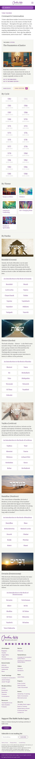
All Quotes (20, 650)
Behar (9, 468)
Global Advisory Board (23, 708)
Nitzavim (25, 617)
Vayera (25, 290)
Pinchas (25, 540)
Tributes (4, 657)
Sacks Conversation (23, 696)
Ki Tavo (9, 617)
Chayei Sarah (9, 295)
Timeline (4, 653)
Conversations (5, 696)
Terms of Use (5, 742)
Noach (25, 284)
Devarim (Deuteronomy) (11, 574)
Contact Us (21, 712)
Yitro (9, 378)
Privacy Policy (13, 742)
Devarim (9, 600)
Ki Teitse (26, 611)
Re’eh (26, 606)
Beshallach (26, 373)
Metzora (9, 457)
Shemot (9, 367)
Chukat (25, 534)
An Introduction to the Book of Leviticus (17, 440)
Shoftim (9, 611)
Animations (21, 670)
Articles (4, 688)
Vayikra (9, 446)
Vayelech (9, 622)
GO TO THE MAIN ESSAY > (10, 79)
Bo (9, 373)
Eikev (9, 606)
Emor (26, 463)
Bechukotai (26, 468)
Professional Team (22, 710)
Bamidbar (9, 523)
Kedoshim (9, 463)
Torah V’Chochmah (23, 687)
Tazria (25, 451)
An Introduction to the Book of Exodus (17, 362)
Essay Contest (21, 683)
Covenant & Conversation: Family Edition (25, 657)
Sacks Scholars (22, 685)
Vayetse (9, 301)
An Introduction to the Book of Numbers (17, 517)
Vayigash (9, 312)
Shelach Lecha (26, 529)
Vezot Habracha (9, 628)
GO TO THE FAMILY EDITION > (11, 81)
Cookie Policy (22, 742)
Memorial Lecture (22, 698)
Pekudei (9, 395)
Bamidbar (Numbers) (10, 496)
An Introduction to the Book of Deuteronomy (17, 593)
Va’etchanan (25, 600)
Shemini (9, 451)
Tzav (25, 446)
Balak (9, 540)
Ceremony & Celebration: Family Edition (24, 661)
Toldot (25, 295)
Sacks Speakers (6, 704)
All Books (4, 665)
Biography (4, 650)
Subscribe (23, 737)
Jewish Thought (6, 682)
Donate (6, 728)
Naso (26, 523)
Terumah (9, 384)
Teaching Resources (7, 702)
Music (3, 671)
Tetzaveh (25, 384)
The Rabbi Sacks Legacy (24, 704)
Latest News (21, 677)
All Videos (20, 668)
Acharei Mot (25, 457)
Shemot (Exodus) (8, 340)
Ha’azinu (26, 622)
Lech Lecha (9, 290)
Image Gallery (5, 655)
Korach (9, 534)
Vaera (26, 367)
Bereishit (9, 284)
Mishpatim (26, 378)
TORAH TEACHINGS (7, 13)
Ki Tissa (9, 389)
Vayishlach (26, 301)
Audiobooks (5, 669)
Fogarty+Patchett (7, 757)
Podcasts (4, 694)
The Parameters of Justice (14, 45)
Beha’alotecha (9, 529)
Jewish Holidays (6, 680)
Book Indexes (5, 667)
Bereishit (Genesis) (9, 260)
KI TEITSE (12, 42)
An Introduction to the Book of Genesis (17, 279)
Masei (26, 545)
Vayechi (25, 312)
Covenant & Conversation (9, 677)
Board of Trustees (22, 706)
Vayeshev (9, 307)
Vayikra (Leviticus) (9, 423)
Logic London (17, 757)
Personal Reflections (7, 659)
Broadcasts (5, 690)
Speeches (4, 692)
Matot (9, 545)
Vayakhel (25, 389)
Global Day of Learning (24, 694)
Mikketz (26, 307)
